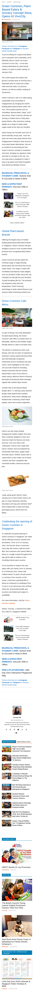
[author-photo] (17, 715)
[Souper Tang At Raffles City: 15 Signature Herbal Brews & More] (6, 823)
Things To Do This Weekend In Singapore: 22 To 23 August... (22, 195)
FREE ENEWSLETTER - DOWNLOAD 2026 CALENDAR (15, 952)
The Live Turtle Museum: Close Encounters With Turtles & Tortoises (22, 204)
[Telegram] (30, 696)
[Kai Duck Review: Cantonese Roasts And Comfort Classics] (6, 796)
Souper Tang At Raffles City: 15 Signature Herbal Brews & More (21, 823)
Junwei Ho (4, 988)
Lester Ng (4, 910)
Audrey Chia (5, 946)
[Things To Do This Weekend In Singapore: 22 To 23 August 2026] (8, 196)
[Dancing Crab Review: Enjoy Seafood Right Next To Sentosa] (6, 758)
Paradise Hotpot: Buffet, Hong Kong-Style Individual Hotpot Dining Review (22, 767)
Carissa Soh (7, 19)
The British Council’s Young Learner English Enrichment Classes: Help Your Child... (14, 905)
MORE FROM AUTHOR (23, 742)
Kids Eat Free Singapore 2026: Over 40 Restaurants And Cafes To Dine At (22, 814)
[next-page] (6, 830)
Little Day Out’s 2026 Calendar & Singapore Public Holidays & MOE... (16, 983)
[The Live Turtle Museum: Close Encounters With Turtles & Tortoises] (8, 205)
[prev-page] (3, 830)
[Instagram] (11, 730)
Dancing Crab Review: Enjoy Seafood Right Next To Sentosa (21, 758)
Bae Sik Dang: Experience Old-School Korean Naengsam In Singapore (21, 787)
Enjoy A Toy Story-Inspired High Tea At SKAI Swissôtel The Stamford (21, 749)
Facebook (5, 49)
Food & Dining (16, 2)
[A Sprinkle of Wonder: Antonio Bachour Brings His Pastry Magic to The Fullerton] (6, 776)
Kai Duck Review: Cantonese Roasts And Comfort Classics (20, 796)
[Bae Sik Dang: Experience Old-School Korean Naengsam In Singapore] (6, 787)
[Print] (25, 696)
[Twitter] (8, 696)
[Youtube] (17, 733)
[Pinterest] (12, 696)
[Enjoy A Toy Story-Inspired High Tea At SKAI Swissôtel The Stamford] (6, 749)
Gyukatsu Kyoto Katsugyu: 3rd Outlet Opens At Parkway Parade (21, 805)
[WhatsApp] (17, 696)
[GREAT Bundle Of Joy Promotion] (8, 620)
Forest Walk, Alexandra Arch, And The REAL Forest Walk (22, 628)
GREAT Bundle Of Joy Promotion (16, 867)
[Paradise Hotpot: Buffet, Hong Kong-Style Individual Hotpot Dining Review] (6, 767)
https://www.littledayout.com (17, 720)
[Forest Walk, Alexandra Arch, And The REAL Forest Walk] (8, 629)
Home (3, 2)
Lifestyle (9, 2)
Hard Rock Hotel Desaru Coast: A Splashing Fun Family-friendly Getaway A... (16, 941)
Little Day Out (5, 869)
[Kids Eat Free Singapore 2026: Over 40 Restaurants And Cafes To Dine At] (6, 814)
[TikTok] (23, 730)
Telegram (16, 49)
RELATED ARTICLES (9, 742)
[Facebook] (4, 696)
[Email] (21, 696)
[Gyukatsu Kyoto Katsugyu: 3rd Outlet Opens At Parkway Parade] (6, 805)
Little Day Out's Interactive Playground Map (17, 673)
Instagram (23, 46)
